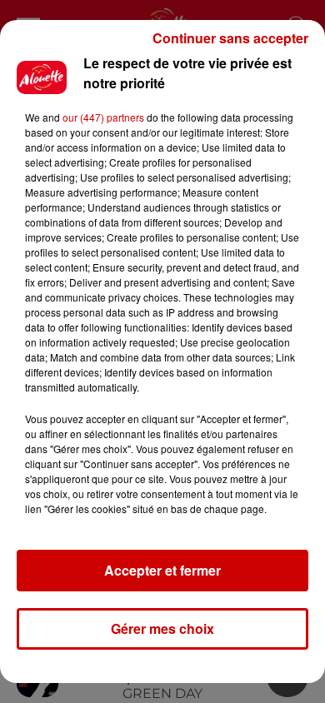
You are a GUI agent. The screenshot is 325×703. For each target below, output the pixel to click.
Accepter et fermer (162, 570)
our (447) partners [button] (103, 117)
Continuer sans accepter (230, 37)
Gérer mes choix (162, 628)
